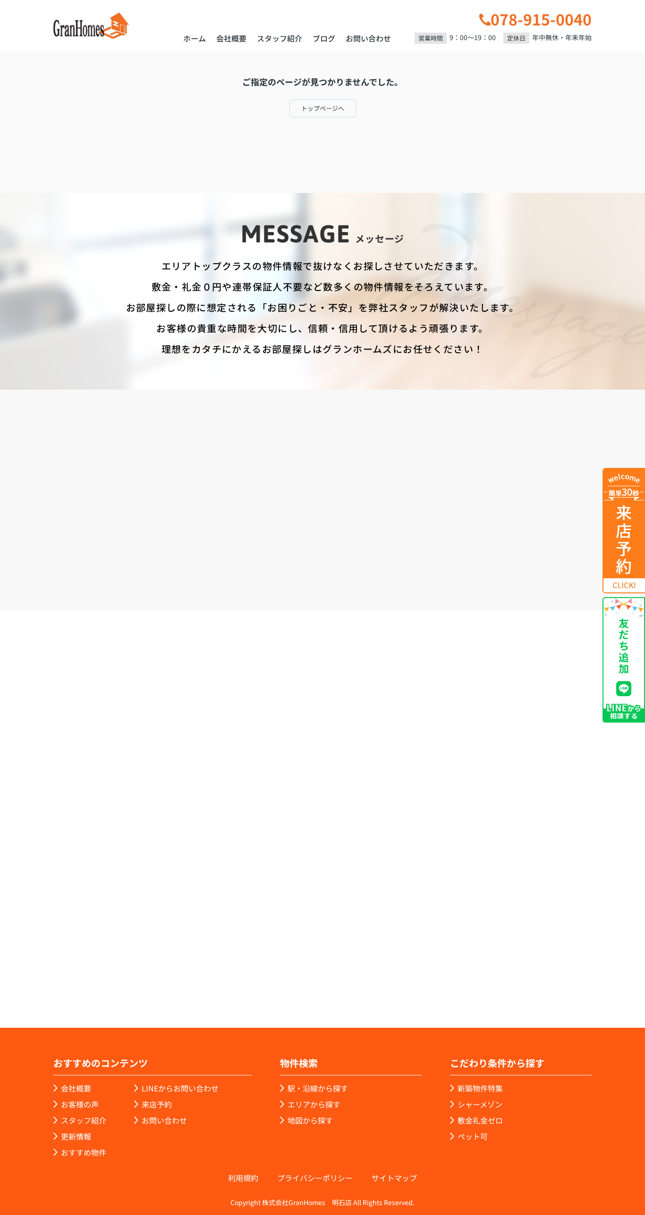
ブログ (324, 38)
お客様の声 (80, 1104)
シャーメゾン (480, 1104)
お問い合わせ (368, 38)
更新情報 (76, 1136)
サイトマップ (394, 1177)
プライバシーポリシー (315, 1177)
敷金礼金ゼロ (480, 1120)
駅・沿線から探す (318, 1088)
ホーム (194, 38)
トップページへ (322, 108)
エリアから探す (314, 1104)
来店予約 (348, 557)
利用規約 (243, 1177)
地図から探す (310, 1120)
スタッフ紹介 (279, 38)
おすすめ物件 (83, 1152)
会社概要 (231, 38)
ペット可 (473, 1136)
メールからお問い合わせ (485, 557)
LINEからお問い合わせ (180, 1088)
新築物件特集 (480, 1088)
